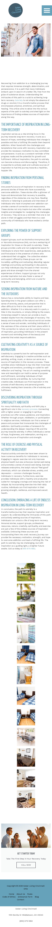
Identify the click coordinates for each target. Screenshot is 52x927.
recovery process (29, 409)
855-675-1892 (29, 549)
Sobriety (19, 100)
